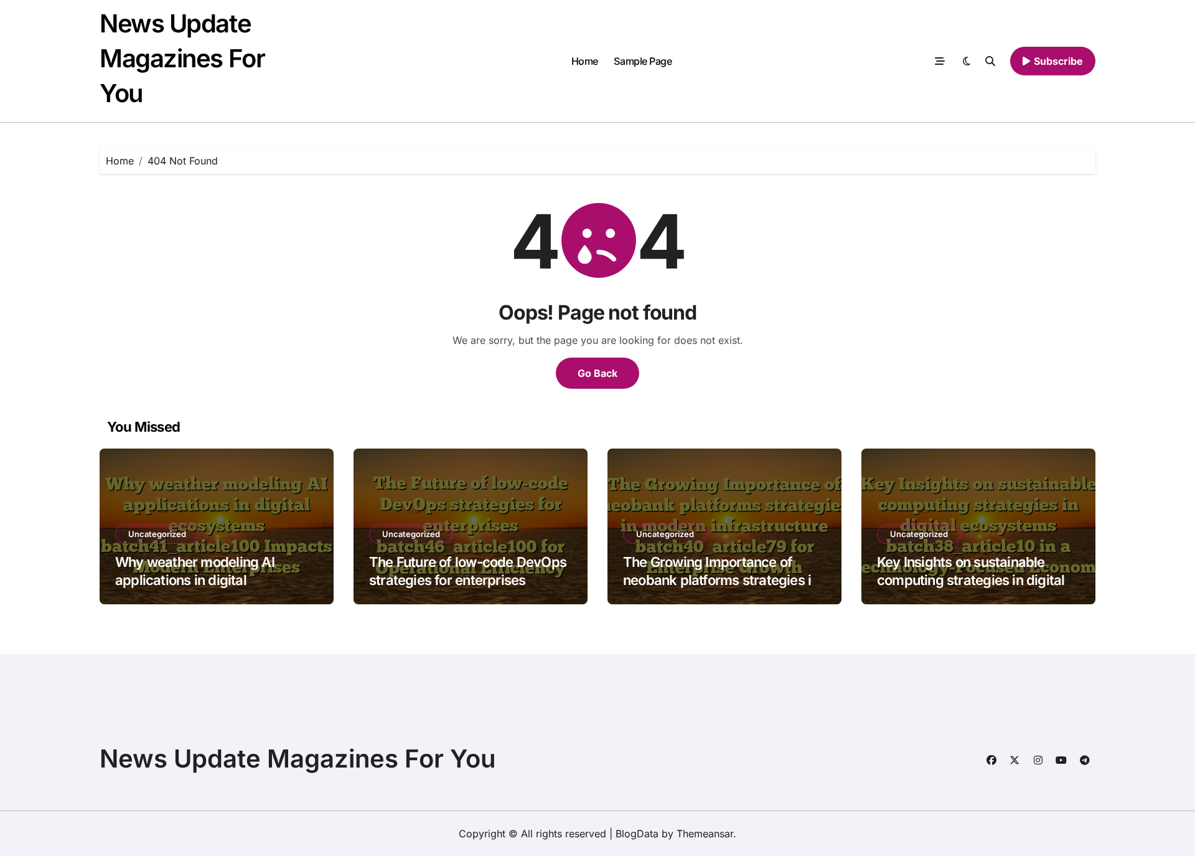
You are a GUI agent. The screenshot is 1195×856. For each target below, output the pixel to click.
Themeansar (705, 833)
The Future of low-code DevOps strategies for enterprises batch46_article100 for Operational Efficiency (467, 589)
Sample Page (643, 61)
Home (584, 61)
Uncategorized (157, 534)
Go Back (597, 373)
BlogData (637, 833)
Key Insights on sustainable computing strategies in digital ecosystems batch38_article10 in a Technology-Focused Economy (978, 589)
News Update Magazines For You (182, 58)
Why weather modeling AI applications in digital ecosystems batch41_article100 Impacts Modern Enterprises (212, 589)
